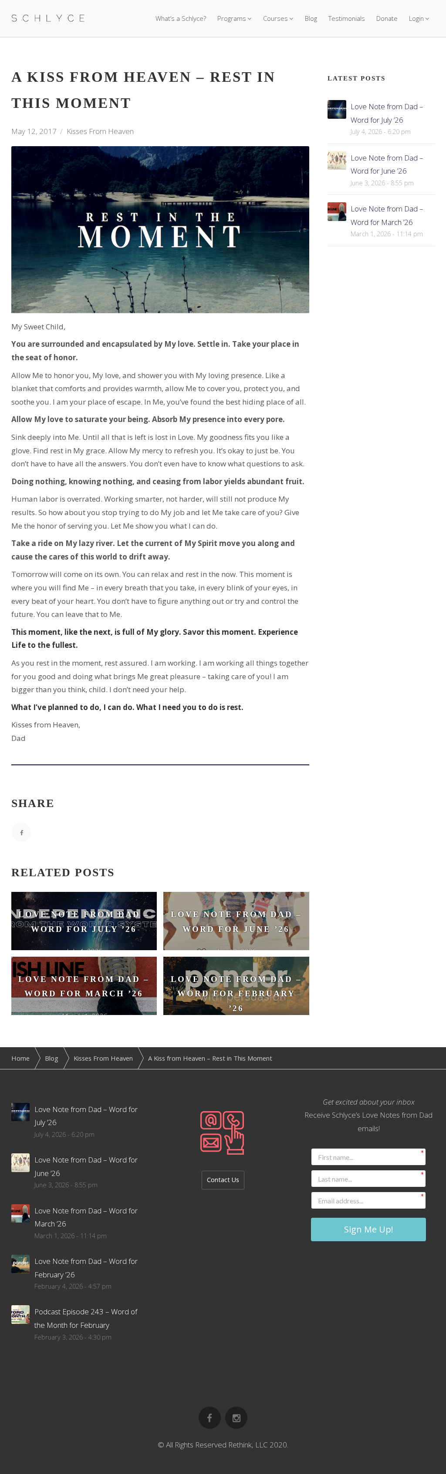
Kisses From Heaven (100, 131)
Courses (275, 18)
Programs (231, 18)
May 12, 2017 (34, 131)
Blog (311, 18)
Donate (387, 18)
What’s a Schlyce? (180, 18)
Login (416, 18)
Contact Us (223, 1180)
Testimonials (346, 18)
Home (20, 1058)
